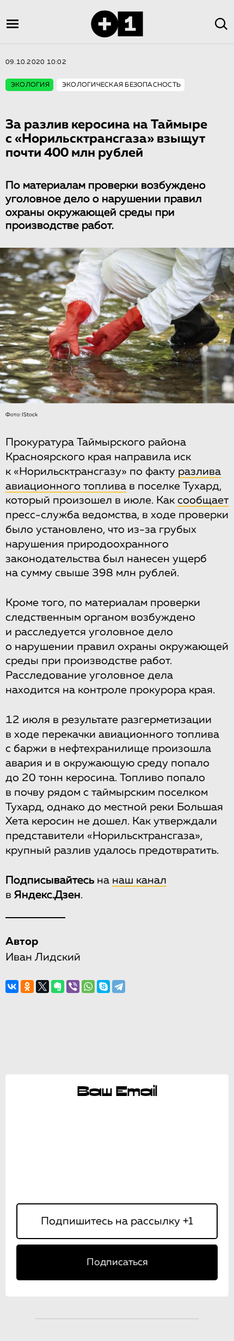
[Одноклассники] (27, 986)
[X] (42, 986)
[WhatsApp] (88, 986)
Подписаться (117, 1262)
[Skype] (103, 986)
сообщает (203, 500)
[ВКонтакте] (12, 986)
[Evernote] (57, 986)
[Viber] (72, 986)
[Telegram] (118, 986)
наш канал (139, 880)
